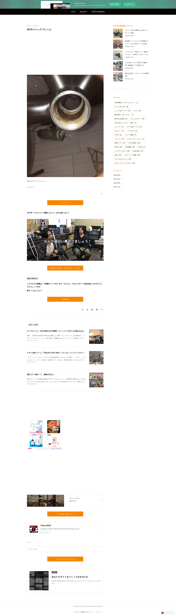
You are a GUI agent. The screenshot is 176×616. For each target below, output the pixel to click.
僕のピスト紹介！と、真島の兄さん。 (41, 374)
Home (73, 12)
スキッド (119, 131)
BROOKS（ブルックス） (123, 114)
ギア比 (118, 135)
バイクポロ (132, 131)
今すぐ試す (115, 4)
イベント (119, 139)
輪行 (133, 123)
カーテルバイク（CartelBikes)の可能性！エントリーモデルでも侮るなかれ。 (56, 331)
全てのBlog (134, 143)
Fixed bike (138, 151)
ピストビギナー (137, 119)
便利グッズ (119, 143)
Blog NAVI (83, 12)
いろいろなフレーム (122, 159)
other (117, 155)
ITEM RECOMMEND (98, 12)
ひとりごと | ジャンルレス (124, 163)
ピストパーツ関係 (132, 155)
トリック (119, 127)
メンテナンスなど (122, 151)
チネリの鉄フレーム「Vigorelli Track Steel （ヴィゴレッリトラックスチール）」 (58, 352)
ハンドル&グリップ (122, 111)
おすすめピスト (120, 123)
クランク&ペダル (121, 106)
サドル (137, 111)
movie (141, 147)
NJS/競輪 (130, 147)
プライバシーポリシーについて (65, 559)
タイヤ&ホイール (134, 127)
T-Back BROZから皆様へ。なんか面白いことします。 (65, 268)
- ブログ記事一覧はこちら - (65, 514)
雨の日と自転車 (120, 119)
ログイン (129, 4)
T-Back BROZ (65, 299)
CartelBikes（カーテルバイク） (126, 102)
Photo (118, 147)
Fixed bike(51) (31, 187)
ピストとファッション (135, 139)
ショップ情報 (130, 135)
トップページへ (65, 203)
